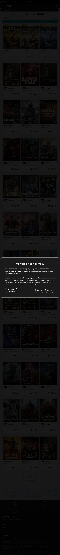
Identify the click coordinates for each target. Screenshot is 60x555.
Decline (39, 290)
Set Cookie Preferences (11, 290)
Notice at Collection (16, 271)
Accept (49, 290)
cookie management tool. (14, 273)
